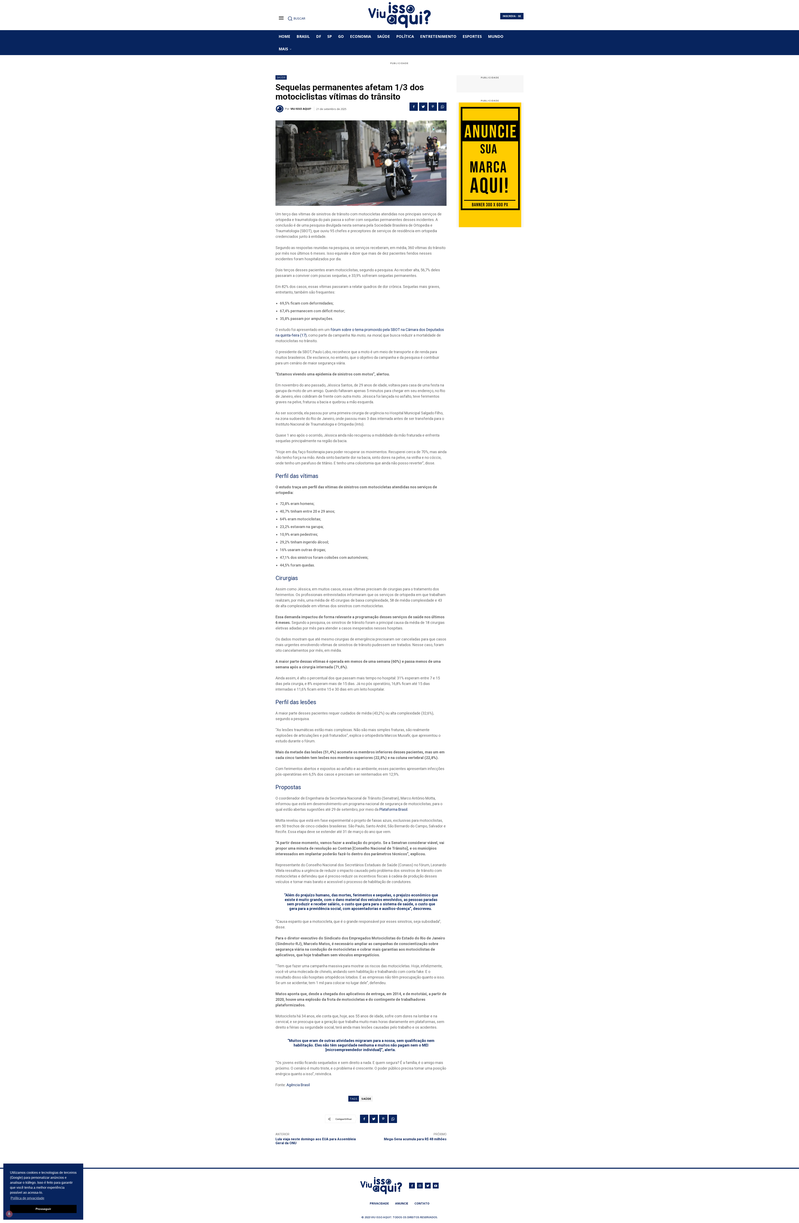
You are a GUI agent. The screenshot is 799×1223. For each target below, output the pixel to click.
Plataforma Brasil (393, 809)
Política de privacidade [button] (27, 1198)
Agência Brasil (298, 1085)
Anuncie (401, 1203)
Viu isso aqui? (300, 109)
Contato (421, 1203)
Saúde (281, 77)
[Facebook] (413, 106)
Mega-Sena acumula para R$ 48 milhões (415, 1139)
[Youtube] (436, 1185)
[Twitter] (423, 106)
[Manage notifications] (9, 1214)
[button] (296, 18)
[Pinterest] (433, 106)
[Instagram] (420, 1185)
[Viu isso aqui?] (280, 109)
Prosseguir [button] (43, 1209)
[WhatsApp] (442, 106)
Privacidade (379, 1203)
